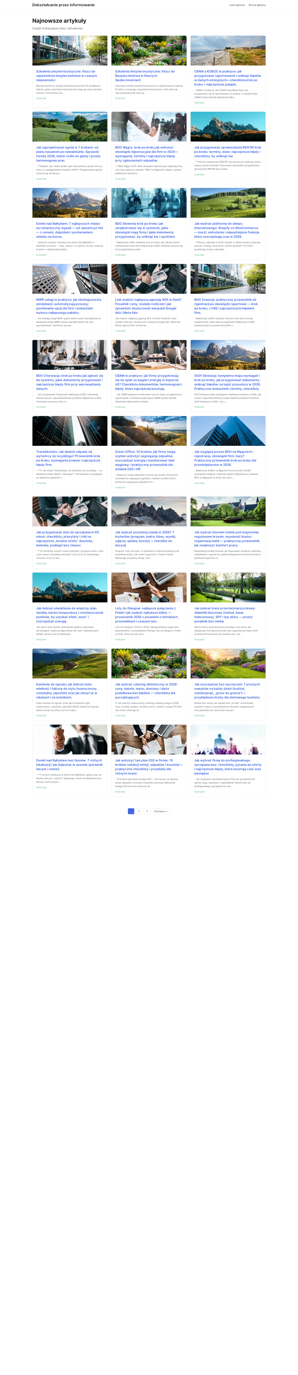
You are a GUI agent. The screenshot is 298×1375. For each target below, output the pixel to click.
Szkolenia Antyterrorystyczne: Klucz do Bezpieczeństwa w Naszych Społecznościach (145, 76)
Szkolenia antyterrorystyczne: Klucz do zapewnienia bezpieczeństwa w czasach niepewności (66, 76)
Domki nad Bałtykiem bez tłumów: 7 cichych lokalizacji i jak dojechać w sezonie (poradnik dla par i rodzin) (69, 764)
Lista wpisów (237, 5)
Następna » (161, 811)
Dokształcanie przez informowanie (63, 5)
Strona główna (257, 5)
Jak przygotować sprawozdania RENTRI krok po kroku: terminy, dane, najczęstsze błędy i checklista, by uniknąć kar (227, 152)
